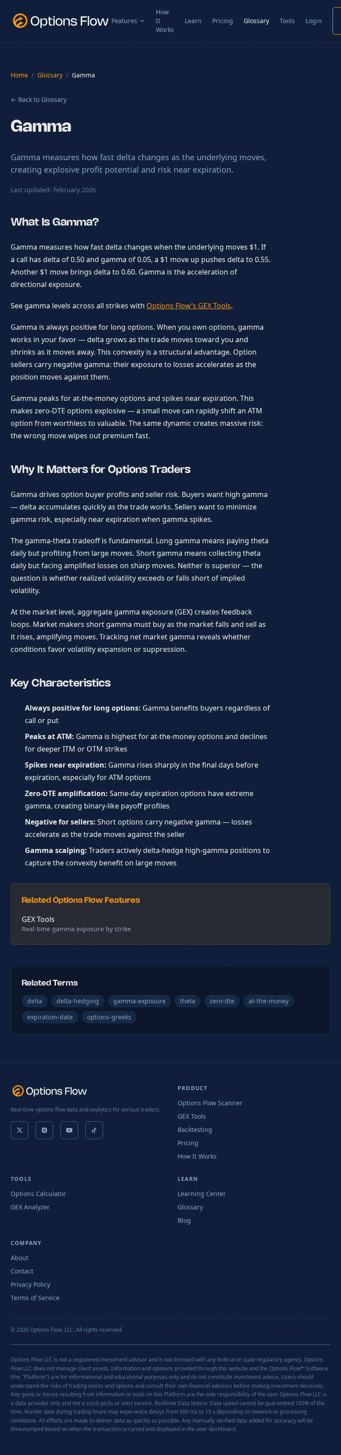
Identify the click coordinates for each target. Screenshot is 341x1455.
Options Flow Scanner (210, 1103)
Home (19, 75)
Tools (287, 20)
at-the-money (269, 1001)
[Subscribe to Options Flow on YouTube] (69, 1130)
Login (313, 20)
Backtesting (195, 1129)
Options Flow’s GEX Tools (189, 306)
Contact (22, 1271)
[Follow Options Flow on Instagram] (44, 1130)
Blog (184, 1220)
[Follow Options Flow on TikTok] (94, 1130)
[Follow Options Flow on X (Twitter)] (19, 1130)
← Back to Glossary (39, 99)
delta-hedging (77, 1001)
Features (124, 20)
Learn (193, 20)
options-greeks (109, 1017)
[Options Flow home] (61, 21)
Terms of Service (35, 1297)
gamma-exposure (139, 1001)
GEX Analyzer (30, 1207)
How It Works (165, 21)
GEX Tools (192, 1116)
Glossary (256, 20)
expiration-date (50, 1017)
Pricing (222, 20)
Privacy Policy (30, 1284)
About (19, 1257)
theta (187, 1001)
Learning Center (202, 1193)
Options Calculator (38, 1193)
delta (34, 1001)
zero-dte (222, 1001)
